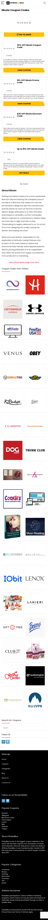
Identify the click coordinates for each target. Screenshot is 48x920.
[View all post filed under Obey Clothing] (35, 353)
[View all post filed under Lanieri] (35, 603)
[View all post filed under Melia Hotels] (35, 554)
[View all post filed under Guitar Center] (13, 675)
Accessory (5, 870)
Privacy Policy (7, 912)
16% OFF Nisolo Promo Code (28, 81)
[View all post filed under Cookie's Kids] (13, 499)
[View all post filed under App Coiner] (35, 499)
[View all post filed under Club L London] (13, 651)
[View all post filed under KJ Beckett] (13, 402)
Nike (3, 824)
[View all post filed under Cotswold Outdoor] (13, 309)
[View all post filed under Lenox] (35, 578)
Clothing (5, 874)
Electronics (6, 876)
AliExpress (5, 815)
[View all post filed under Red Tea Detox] (13, 603)
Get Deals (24, 173)
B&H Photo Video (8, 818)
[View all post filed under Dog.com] (13, 450)
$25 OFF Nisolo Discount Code (29, 114)
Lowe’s (4, 822)
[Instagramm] (3, 742)
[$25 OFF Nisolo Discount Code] (8, 117)
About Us (5, 778)
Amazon (5, 813)
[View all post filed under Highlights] (35, 285)
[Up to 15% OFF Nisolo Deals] (8, 152)
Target (4, 829)
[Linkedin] (7, 742)
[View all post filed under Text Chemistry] (35, 651)
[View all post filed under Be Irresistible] (13, 526)
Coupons (5, 764)
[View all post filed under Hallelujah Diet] (13, 700)
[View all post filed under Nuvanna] (13, 554)
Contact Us (6, 783)
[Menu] (2, 3)
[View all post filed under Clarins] (13, 426)
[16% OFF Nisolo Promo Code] (8, 83)
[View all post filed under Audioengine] (35, 675)
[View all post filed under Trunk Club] (35, 450)
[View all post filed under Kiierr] (35, 402)
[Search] (44, 3)
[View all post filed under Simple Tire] (13, 377)
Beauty (4, 872)
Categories (6, 769)
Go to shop (25, 34)
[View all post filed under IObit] (13, 578)
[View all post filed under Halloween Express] (35, 426)
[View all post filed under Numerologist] (13, 285)
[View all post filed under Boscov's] (35, 627)
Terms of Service (21, 912)
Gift (3, 881)
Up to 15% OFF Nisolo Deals (30, 149)
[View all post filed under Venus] (13, 353)
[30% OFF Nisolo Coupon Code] (8, 48)
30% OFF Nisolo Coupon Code (29, 46)
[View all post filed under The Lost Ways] (13, 474)
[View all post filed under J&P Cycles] (35, 377)
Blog (3, 773)
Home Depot (6, 820)
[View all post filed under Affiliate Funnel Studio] (13, 331)
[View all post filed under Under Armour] (35, 309)
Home (4, 759)
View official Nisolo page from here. (24, 262)
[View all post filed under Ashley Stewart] (35, 474)
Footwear (5, 878)
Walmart (5, 826)
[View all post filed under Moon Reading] (35, 526)
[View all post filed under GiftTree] (13, 627)
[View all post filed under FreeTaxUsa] (35, 331)
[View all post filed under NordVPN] (35, 700)
